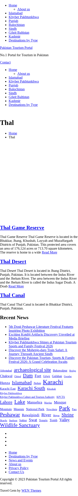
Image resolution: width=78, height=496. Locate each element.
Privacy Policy (19, 468)
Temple (43, 420)
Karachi (53, 381)
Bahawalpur (60, 370)
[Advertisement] (39, 181)
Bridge (72, 370)
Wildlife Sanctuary (20, 425)
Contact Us (16, 472)
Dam (28, 375)
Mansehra (34, 402)
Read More (49, 252)
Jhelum (37, 383)
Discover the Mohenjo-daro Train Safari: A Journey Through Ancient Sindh (38, 352)
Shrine (68, 414)
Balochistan (17, 25)
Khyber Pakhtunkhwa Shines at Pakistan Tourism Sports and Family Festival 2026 (42, 344)
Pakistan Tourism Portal (16, 47)
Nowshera (51, 409)
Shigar (56, 415)
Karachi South (31, 388)
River (46, 414)
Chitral (17, 376)
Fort (38, 376)
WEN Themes (31, 490)
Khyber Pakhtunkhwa (24, 17)
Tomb (53, 420)
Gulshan (57, 376)
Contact (5, 62)
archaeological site (32, 370)
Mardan (48, 402)
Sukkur (23, 420)
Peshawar (10, 414)
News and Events (21, 460)
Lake (19, 402)
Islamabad (16, 13)
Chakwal (6, 376)
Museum (19, 409)
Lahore (6, 402)
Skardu (3, 420)
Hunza (5, 383)
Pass (74, 409)
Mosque (60, 402)
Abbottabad (6, 370)
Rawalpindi (30, 415)
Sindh (13, 28)
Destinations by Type (23, 40)
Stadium (13, 420)
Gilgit (46, 376)
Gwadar (68, 376)
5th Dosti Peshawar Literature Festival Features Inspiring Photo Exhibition (41, 328)
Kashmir (14, 36)
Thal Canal (12, 295)
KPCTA (61, 397)
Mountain (6, 409)
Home (13, 5)
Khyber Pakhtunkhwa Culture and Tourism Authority (27, 397)
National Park (35, 409)
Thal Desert (13, 261)
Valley (64, 420)
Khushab (51, 389)
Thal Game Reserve (22, 227)
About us (23, 9)
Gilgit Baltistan (19, 32)
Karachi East (8, 388)
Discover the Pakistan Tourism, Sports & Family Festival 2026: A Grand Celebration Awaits (42, 360)
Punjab (13, 21)
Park (64, 408)
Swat (33, 420)
